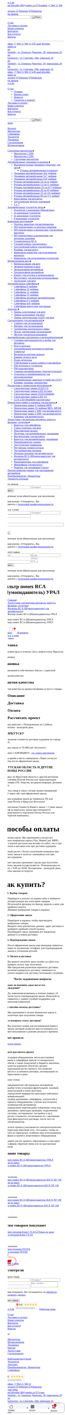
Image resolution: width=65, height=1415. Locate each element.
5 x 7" (17, 204)
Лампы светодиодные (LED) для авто (34, 317)
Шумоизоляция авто (19, 261)
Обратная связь (47, 1309)
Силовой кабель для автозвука (30, 244)
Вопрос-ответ (21, 94)
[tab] (36, 696)
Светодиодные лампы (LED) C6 (31, 388)
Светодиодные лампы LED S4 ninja (33, 391)
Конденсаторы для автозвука (29, 436)
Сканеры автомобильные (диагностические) (38, 371)
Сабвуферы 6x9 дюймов (27, 303)
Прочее (11, 1347)
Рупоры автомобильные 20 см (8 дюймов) (36, 190)
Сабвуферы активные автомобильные (34, 297)
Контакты (13, 31)
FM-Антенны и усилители (28, 365)
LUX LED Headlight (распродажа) (32, 399)
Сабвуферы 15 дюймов (26, 295)
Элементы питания (18, 478)
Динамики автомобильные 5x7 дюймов (35, 176)
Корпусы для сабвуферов (27, 425)
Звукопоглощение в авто (27, 266)
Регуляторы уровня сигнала (29, 447)
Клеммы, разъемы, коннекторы (30, 382)
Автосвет (13, 309)
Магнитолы (14, 131)
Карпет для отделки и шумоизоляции (34, 275)
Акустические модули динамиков (32, 201)
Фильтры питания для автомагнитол (33, 453)
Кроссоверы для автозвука (28, 198)
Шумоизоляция (16, 145)
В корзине (22, 632)
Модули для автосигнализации (30, 334)
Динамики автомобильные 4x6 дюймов (35, 173)
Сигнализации (15, 1353)
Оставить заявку (10, 1300)
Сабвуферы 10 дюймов (26, 289)
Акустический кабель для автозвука (33, 246)
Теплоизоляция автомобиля (29, 272)
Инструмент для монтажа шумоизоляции (36, 278)
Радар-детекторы (23, 360)
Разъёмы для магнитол (26, 249)
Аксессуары (14, 1350)
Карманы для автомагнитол (29, 416)
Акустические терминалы (28, 445)
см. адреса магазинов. (43, 753)
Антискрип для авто (25, 280)
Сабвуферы (14, 134)
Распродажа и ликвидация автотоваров (29, 385)
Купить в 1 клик (10, 635)
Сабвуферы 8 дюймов (25, 286)
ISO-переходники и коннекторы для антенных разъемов (33, 237)
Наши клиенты (16, 28)
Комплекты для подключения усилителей (36, 258)
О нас (11, 22)
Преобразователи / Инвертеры (24, 476)
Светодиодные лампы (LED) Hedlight (34, 394)
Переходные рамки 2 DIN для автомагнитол (37, 413)
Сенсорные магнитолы (20, 150)
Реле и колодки (22, 346)
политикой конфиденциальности (35, 504)
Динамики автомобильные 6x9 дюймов (35, 179)
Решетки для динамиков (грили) (31, 467)
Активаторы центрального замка (31, 329)
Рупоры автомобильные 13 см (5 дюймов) (36, 184)
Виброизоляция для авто (27, 263)
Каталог (12, 128)
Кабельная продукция (20, 221)
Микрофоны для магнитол (28, 464)
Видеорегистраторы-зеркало (29, 354)
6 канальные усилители (26, 218)
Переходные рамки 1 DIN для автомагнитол (37, 411)
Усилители (13, 136)
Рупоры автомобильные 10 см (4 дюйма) (36, 181)
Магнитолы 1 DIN (24, 153)
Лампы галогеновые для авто (29, 312)
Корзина (54, 1410)
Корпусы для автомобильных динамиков (36, 439)
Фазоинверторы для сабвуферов (31, 462)
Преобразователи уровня (27, 442)
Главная (11, 1410)
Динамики (13, 139)
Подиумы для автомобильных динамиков (36, 433)
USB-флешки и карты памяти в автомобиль (37, 362)
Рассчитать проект (11, 1044)
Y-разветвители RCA (25, 241)
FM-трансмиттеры (24, 368)
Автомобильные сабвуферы (23, 283)
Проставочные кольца (26, 430)
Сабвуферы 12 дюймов (26, 292)
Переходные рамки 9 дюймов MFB (33, 405)
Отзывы (18, 91)
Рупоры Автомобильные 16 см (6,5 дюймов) (38, 187)
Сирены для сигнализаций (28, 323)
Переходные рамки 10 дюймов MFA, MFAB (37, 408)
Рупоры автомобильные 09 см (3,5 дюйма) (36, 196)
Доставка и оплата (17, 25)
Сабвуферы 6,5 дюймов (26, 300)
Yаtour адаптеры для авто (27, 428)
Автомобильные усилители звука (26, 207)
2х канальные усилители (27, 213)
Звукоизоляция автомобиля (28, 269)
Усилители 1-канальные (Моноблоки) (34, 210)
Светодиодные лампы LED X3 (30, 396)
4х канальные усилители (27, 215)
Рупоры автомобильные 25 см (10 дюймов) (37, 193)
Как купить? (14, 34)
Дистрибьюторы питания (27, 450)
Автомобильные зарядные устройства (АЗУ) (38, 379)
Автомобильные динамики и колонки (28, 162)
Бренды (12, 37)
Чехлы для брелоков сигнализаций (32, 331)
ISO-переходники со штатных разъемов (35, 227)
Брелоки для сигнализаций (28, 326)
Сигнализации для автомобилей (25, 320)
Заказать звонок (9, 14)
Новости (18, 97)
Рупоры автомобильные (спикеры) (39, 170)
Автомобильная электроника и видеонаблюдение (35, 337)
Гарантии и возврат (24, 100)
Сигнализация (15, 142)
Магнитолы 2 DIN (24, 156)
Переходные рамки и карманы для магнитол (32, 402)
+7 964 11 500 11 (22, 43)
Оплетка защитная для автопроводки (34, 224)
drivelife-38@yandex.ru (22, 5)
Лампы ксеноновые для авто (29, 314)
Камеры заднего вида (25, 357)
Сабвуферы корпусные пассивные (32, 306)
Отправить (8, 490)
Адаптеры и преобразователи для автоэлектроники (32, 375)
